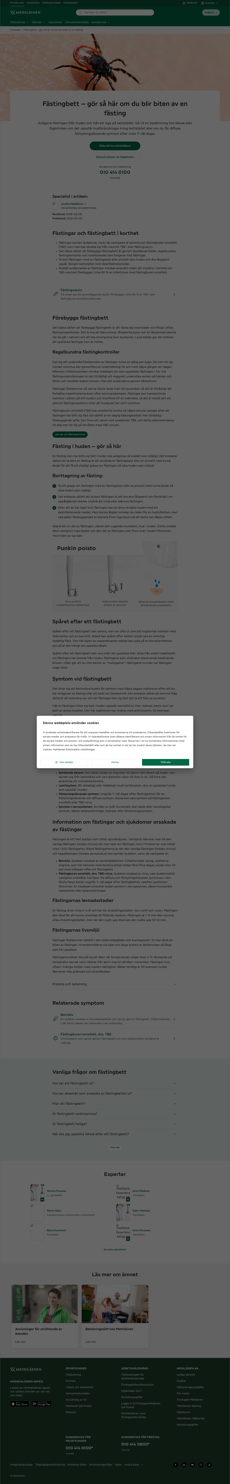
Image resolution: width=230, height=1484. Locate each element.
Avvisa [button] (115, 762)
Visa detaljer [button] (66, 762)
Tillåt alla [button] (166, 762)
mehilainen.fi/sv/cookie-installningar (74, 749)
